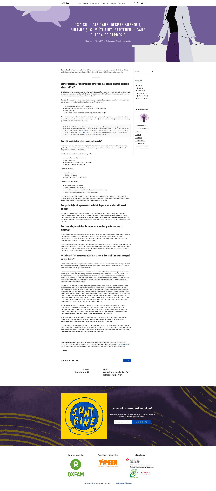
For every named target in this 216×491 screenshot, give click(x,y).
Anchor (138, 134)
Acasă (79, 3)
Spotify (138, 131)
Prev (87, 369)
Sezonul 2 (142, 96)
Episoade (85, 3)
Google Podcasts (142, 128)
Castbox (139, 149)
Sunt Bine (91, 483)
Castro (146, 146)
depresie (119, 41)
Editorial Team (88, 41)
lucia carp (125, 41)
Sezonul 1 (142, 93)
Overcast (139, 146)
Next (105, 369)
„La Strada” (81, 132)
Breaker (139, 137)
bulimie (108, 41)
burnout (114, 41)
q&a (130, 41)
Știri (140, 88)
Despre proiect (94, 3)
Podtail (145, 149)
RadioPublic (140, 140)
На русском (121, 3)
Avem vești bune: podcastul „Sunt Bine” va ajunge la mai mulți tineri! (116, 373)
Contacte (113, 3)
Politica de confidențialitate (124, 483)
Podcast (140, 90)
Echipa (103, 3)
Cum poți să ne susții (82, 372)
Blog (107, 3)
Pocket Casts (141, 143)
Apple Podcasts (141, 126)
